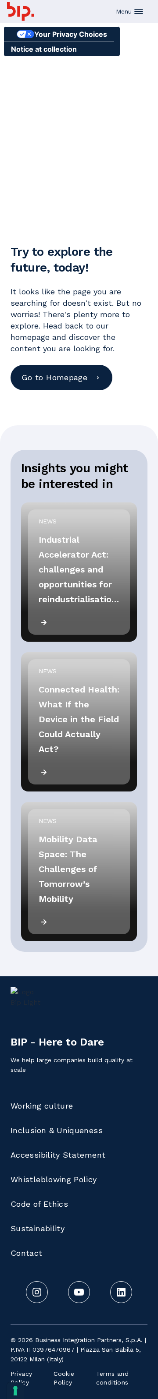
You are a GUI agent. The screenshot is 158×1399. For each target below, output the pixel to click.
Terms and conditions (112, 1378)
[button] (130, 11)
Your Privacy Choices (70, 34)
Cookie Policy (64, 1378)
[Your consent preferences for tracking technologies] (15, 1390)
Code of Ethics (39, 1203)
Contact (27, 1253)
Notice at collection (44, 49)
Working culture (42, 1105)
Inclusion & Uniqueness (57, 1130)
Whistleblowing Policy (54, 1179)
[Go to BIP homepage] (20, 11)
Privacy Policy (21, 1378)
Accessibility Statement (58, 1154)
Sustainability (38, 1228)
